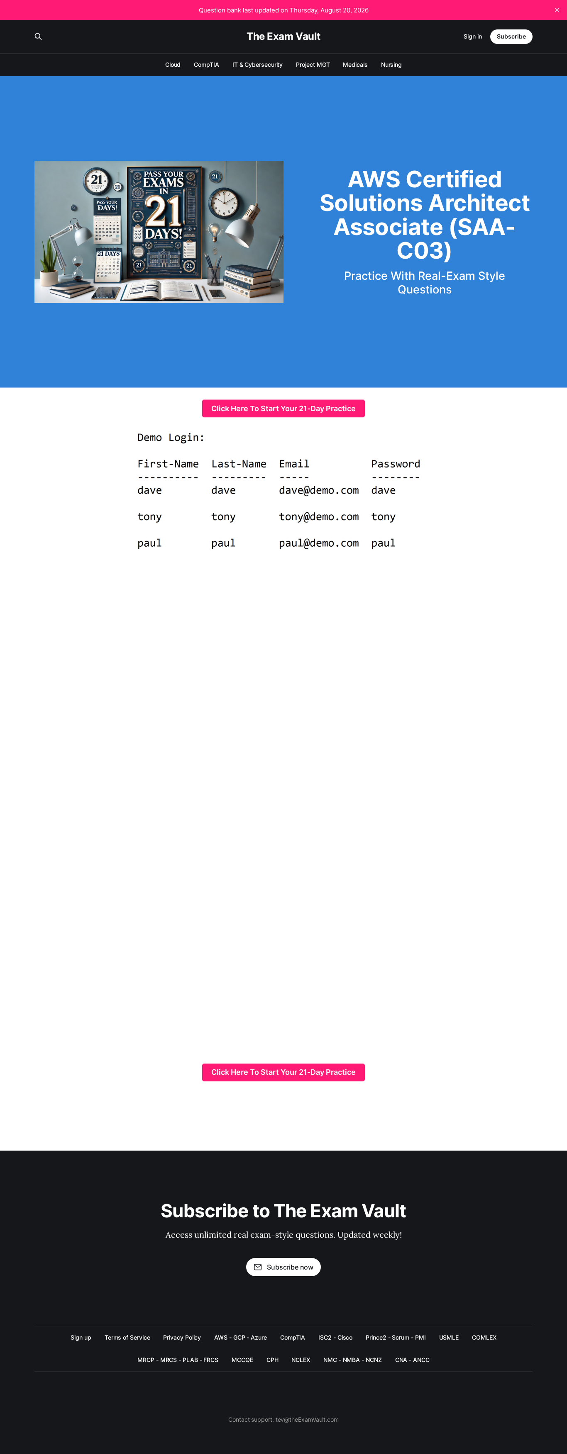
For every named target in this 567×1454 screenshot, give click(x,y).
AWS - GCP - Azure (240, 1337)
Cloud (173, 64)
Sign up (81, 1337)
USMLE (449, 1337)
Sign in (473, 36)
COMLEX (484, 1337)
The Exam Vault (283, 36)
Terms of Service (127, 1337)
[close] (557, 10)
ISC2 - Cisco (335, 1337)
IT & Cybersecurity (257, 64)
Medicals (355, 64)
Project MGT (313, 64)
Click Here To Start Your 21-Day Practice (283, 408)
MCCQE (242, 1359)
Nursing (391, 64)
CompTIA (206, 64)
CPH (272, 1359)
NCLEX (300, 1359)
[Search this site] (38, 36)
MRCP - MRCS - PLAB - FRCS (177, 1359)
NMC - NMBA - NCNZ (352, 1359)
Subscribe (511, 36)
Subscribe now (290, 1267)
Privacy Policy (182, 1337)
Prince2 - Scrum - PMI (395, 1337)
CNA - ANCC (412, 1359)
